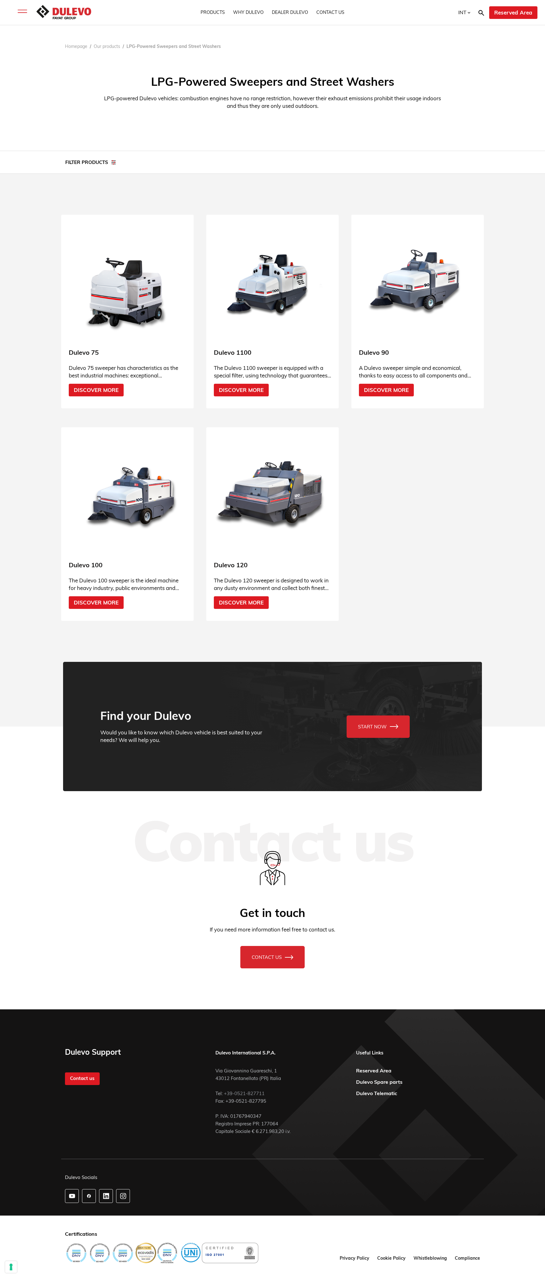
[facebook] (89, 1196)
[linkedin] (106, 1196)
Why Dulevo (248, 12)
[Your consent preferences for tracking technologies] (11, 1267)
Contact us (330, 12)
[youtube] (72, 1196)
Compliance (467, 1258)
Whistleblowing (430, 1258)
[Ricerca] (481, 12)
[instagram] (123, 1196)
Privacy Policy (354, 1258)
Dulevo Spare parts (379, 1082)
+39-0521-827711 (244, 1093)
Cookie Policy (391, 1258)
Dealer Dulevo (290, 12)
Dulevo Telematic (376, 1093)
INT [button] (463, 12)
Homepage (76, 46)
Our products (107, 46)
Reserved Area (513, 12)
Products (213, 12)
